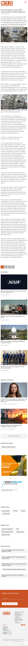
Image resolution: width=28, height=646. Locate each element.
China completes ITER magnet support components (13, 557)
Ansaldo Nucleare (7, 529)
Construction (6, 511)
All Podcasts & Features (13, 436)
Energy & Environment (19, 612)
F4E (17, 529)
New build (6, 513)
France (15, 511)
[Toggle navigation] (25, 2)
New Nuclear (17, 613)
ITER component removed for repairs (14, 569)
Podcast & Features (19, 620)
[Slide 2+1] (15, 478)
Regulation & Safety (19, 614)
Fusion (23, 511)
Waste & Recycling (19, 619)
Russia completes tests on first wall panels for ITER (12, 550)
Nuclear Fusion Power (8, 447)
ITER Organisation (7, 532)
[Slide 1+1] (13, 478)
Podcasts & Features (4, 404)
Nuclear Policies (18, 615)
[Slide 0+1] (10, 478)
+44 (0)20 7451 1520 (7, 633)
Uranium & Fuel (18, 618)
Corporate (17, 616)
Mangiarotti (20, 532)
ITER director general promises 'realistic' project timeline (14, 564)
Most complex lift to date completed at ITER (12, 575)
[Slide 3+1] (17, 478)
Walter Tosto (6, 535)
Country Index (18, 622)
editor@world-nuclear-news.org (7, 633)
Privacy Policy (16, 641)
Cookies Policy (22, 641)
